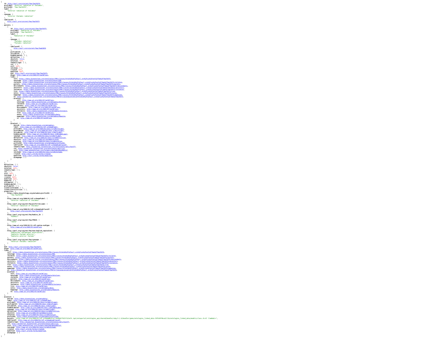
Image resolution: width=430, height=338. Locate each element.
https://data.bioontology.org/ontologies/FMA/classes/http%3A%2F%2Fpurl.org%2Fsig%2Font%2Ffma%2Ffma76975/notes (68, 93)
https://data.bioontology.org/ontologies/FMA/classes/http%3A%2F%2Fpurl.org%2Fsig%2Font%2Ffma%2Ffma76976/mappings (66, 268)
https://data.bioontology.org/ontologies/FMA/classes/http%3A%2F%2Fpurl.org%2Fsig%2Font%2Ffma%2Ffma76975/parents (71, 84)
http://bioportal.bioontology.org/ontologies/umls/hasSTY (50, 147)
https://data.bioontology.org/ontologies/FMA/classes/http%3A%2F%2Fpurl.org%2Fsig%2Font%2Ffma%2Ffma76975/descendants (76, 86)
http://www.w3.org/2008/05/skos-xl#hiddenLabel (47, 134)
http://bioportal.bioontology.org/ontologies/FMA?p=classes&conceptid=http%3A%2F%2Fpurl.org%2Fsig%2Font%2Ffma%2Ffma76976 (64, 270)
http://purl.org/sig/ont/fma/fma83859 (30, 48)
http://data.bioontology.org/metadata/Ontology (46, 102)
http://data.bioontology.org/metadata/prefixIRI (44, 143)
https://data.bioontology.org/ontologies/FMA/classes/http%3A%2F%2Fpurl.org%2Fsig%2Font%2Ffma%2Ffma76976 (58, 252)
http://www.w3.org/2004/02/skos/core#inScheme (42, 152)
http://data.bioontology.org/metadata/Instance (47, 111)
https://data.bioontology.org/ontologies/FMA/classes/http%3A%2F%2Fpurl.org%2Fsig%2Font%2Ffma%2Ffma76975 (64, 79)
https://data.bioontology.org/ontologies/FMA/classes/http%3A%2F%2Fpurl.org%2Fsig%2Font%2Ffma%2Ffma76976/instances (67, 263)
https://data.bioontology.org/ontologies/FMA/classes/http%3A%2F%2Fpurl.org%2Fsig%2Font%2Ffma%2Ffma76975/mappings (72, 95)
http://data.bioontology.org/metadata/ (37, 125)
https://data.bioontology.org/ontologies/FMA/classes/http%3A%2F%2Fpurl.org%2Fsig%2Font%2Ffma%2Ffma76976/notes (62, 266)
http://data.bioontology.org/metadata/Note (41, 114)
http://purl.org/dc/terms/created (36, 154)
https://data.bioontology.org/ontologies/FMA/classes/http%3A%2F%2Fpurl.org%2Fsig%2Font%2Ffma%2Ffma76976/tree (61, 265)
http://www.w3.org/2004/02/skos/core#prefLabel (44, 129)
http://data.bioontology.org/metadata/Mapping (45, 116)
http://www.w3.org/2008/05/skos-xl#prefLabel (44, 130)
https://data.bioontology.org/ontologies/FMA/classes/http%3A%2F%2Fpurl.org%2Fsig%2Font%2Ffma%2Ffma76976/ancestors (67, 261)
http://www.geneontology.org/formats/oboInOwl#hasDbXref (43, 150)
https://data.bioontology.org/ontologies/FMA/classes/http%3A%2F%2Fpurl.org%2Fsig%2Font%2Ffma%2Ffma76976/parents (64, 257)
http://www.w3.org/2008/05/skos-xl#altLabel (43, 132)
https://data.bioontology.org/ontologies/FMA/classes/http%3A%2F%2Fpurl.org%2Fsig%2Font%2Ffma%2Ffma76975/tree (67, 91)
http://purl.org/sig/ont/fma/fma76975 (23, 21)
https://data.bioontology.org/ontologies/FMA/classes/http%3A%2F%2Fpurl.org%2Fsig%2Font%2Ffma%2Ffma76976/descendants (70, 259)
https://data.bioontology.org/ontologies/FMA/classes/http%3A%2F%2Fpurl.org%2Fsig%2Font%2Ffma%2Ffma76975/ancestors (74, 88)
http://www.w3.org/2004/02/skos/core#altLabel (41, 136)
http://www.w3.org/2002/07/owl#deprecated (40, 139)
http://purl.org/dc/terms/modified (37, 155)
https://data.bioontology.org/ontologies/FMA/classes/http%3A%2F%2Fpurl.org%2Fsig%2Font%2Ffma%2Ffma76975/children (72, 82)
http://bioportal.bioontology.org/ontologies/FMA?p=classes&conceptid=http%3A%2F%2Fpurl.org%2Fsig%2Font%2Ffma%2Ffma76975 (70, 96)
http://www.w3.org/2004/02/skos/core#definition (45, 138)
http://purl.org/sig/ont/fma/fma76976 (24, 3)
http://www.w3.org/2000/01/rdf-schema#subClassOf (45, 145)
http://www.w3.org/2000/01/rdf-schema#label (39, 127)
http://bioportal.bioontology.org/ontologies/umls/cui (41, 148)
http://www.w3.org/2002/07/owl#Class (32, 75)
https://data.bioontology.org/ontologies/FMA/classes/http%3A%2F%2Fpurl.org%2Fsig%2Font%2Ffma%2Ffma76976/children (66, 256)
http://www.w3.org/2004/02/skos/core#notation (42, 141)
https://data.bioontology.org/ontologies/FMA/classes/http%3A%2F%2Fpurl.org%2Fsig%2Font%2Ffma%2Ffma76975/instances (74, 89)
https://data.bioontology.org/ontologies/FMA (42, 80)
